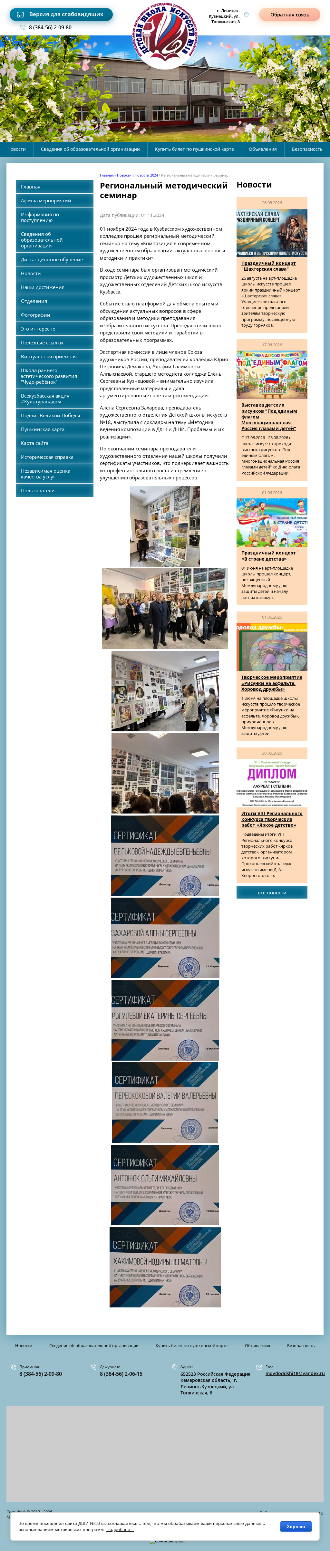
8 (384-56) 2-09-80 (50, 27)
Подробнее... (120, 1529)
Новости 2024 (146, 175)
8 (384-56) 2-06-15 (121, 1373)
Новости (124, 175)
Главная (107, 175)
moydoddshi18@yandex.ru (295, 1373)
